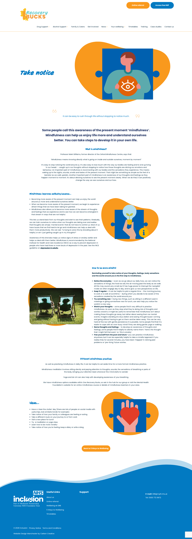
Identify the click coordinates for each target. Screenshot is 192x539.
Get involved (93, 26)
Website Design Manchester (25, 533)
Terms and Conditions (51, 528)
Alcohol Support (59, 26)
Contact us (169, 26)
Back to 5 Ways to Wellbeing (96, 448)
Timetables (133, 26)
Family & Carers (78, 26)
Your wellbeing (117, 26)
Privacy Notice (35, 528)
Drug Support (42, 26)
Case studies (156, 26)
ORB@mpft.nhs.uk (159, 494)
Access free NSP (162, 5)
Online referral (138, 5)
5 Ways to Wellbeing (55, 510)
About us (50, 497)
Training (144, 26)
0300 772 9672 (155, 497)
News (103, 26)
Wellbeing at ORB (53, 505)
